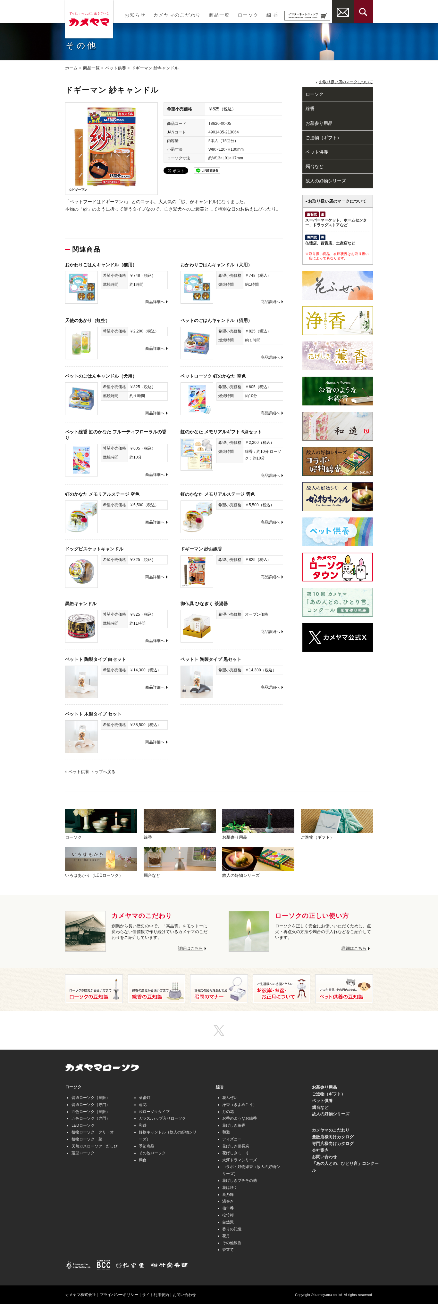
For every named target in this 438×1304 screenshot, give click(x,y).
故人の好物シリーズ (326, 180)
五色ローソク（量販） (91, 1111)
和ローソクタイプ (154, 1111)
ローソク (248, 15)
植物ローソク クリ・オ (93, 1132)
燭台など (315, 166)
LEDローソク (83, 1125)
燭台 (143, 1160)
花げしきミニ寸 (235, 1153)
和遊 (143, 1125)
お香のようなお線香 (239, 1118)
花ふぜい (230, 1097)
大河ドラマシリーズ (239, 1160)
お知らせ (135, 15)
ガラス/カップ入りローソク (162, 1118)
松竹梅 (228, 1215)
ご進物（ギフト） (323, 137)
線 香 (272, 15)
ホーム (71, 68)
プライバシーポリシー (119, 1294)
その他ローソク (152, 1153)
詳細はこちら (190, 948)
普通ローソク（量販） (91, 1097)
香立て (228, 1249)
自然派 (228, 1222)
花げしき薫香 (233, 1125)
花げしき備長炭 (235, 1146)
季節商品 (146, 1146)
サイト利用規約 (155, 1294)
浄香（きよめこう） (239, 1104)
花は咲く (230, 1187)
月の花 (228, 1111)
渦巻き (228, 1201)
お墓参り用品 (319, 123)
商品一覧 (219, 15)
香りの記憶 (231, 1229)
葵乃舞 (228, 1194)
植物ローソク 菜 (87, 1139)
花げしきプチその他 (239, 1180)
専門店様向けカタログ (333, 1143)
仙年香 (228, 1208)
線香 (310, 108)
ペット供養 (115, 68)
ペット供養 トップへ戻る (91, 771)
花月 (226, 1236)
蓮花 (143, 1104)
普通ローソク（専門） (91, 1104)
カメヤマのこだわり (177, 15)
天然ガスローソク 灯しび (95, 1146)
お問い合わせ (324, 1156)
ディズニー (231, 1139)
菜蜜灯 (144, 1097)
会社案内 (320, 1150)
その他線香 (231, 1243)
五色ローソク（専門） (91, 1118)
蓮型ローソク (83, 1153)
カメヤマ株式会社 (80, 1294)
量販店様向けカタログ (333, 1136)
